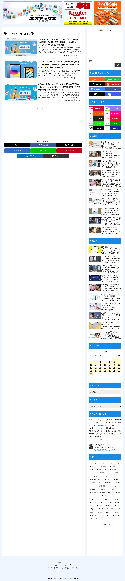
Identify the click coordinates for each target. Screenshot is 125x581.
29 (114, 371)
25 (95, 371)
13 (105, 365)
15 (114, 365)
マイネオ (115, 123)
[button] (56, 156)
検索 (90, 61)
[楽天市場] (78, 13)
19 (100, 368)
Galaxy (115, 128)
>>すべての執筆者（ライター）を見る (102, 450)
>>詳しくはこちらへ (96, 439)
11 (95, 365)
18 (95, 368)
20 (105, 368)
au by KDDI (98, 113)
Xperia (98, 128)
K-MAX (100, 425)
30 (119, 371)
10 (91, 365)
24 (91, 371)
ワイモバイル (115, 118)
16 (119, 365)
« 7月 (90, 378)
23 (119, 368)
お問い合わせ (63, 562)
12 (100, 365)
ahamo (115, 108)
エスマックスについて (63, 565)
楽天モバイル (115, 113)
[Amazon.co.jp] (107, 13)
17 (91, 368)
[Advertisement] (43, 123)
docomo (98, 108)
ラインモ (98, 123)
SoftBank (98, 118)
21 (110, 368)
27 (105, 371)
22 (114, 368)
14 (110, 365)
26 (100, 371)
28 (110, 371)
